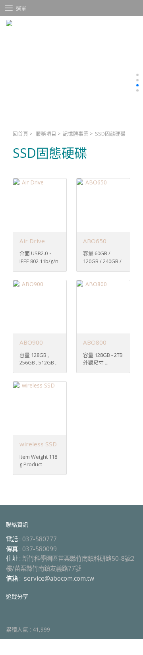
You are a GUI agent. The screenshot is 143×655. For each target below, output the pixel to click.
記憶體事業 (76, 133)
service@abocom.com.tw (59, 578)
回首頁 (20, 133)
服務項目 (46, 133)
